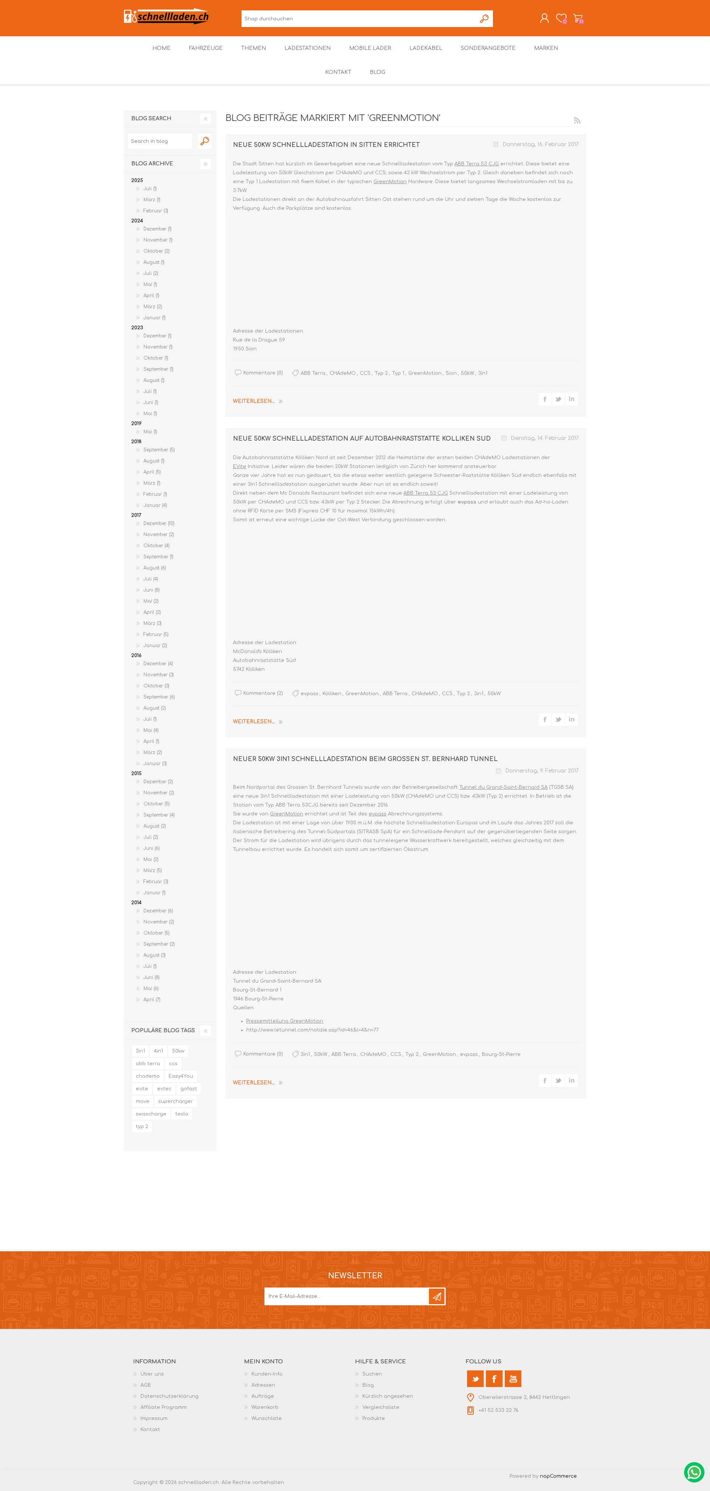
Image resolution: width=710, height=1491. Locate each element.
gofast (188, 1088)
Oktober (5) (156, 804)
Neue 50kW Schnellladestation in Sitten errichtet (326, 145)
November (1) (158, 240)
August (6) (154, 568)
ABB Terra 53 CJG (476, 163)
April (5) (152, 472)
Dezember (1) (157, 229)
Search (205, 141)
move (142, 1101)
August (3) (154, 955)
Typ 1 (398, 373)
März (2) (152, 306)
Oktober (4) (156, 545)
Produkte (373, 1418)
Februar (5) (156, 634)
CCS (365, 373)
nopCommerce (558, 1476)
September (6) (159, 697)
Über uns (152, 1374)
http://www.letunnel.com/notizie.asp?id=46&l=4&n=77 (312, 1030)
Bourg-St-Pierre (501, 1054)
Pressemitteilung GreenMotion (284, 1021)
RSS (577, 120)
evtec (164, 1088)
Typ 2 (381, 373)
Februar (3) (155, 210)
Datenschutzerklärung (170, 1396)
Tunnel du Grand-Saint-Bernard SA (503, 787)
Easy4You (181, 1076)
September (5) (159, 449)
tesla (181, 1114)
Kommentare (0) (263, 373)
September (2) (159, 944)
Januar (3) (155, 763)
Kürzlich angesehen (387, 1396)
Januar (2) (155, 645)
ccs (173, 1063)
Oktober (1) (155, 358)
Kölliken (331, 693)
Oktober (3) (156, 686)
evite (142, 1088)
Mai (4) (151, 730)
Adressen (263, 1385)
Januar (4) (155, 505)
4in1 (158, 1051)
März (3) (152, 623)
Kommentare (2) (263, 693)
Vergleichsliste (380, 1407)
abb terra (148, 1063)
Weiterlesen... (254, 401)
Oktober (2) (156, 251)
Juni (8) (151, 590)
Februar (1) (155, 494)
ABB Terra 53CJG (296, 805)
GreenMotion (390, 181)
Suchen (484, 18)
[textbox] (160, 141)
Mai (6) (151, 988)
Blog (368, 1385)
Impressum (154, 1418)
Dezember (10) (159, 523)
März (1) (151, 199)
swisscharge (151, 1114)
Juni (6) (151, 848)
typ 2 (142, 1126)
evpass (467, 502)
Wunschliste (266, 1418)
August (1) (154, 262)
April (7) (151, 999)
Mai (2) (151, 601)
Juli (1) (150, 188)
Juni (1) (150, 402)
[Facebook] (494, 1378)
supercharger (175, 1101)
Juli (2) (150, 273)
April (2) (152, 612)
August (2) (154, 708)
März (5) (152, 870)
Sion (451, 373)
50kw (178, 1051)
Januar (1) (154, 317)
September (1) (158, 369)
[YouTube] (513, 1378)
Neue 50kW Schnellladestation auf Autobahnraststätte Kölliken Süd (362, 438)
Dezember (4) (158, 663)
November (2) (158, 534)
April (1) (151, 295)
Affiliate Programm (164, 1407)
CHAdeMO (342, 373)
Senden (436, 1296)
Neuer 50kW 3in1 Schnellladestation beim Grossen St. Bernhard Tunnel (365, 759)
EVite (239, 466)
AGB (146, 1385)
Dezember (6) (158, 910)
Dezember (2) (158, 781)
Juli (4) (150, 579)
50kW (467, 373)
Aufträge (262, 1396)
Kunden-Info (267, 1374)
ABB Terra (313, 373)
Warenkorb (577, 18)
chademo (148, 1076)
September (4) (159, 815)
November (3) (158, 674)
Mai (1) (150, 284)
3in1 (482, 373)
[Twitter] (475, 1378)
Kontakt (150, 1429)
